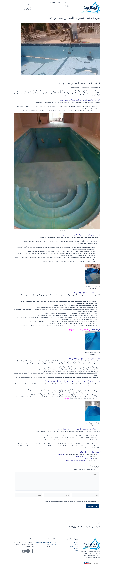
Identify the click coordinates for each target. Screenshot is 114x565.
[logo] (90, 7)
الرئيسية (67, 2)
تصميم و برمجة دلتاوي (94, 563)
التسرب (67, 398)
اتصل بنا (67, 6)
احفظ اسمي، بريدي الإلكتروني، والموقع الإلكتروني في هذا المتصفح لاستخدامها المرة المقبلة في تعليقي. (71, 501)
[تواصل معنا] (27, 3)
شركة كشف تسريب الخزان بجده (78, 330)
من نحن (60, 2)
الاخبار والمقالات (51, 2)
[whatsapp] (52, 541)
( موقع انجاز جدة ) (80, 456)
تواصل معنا (27, 7)
